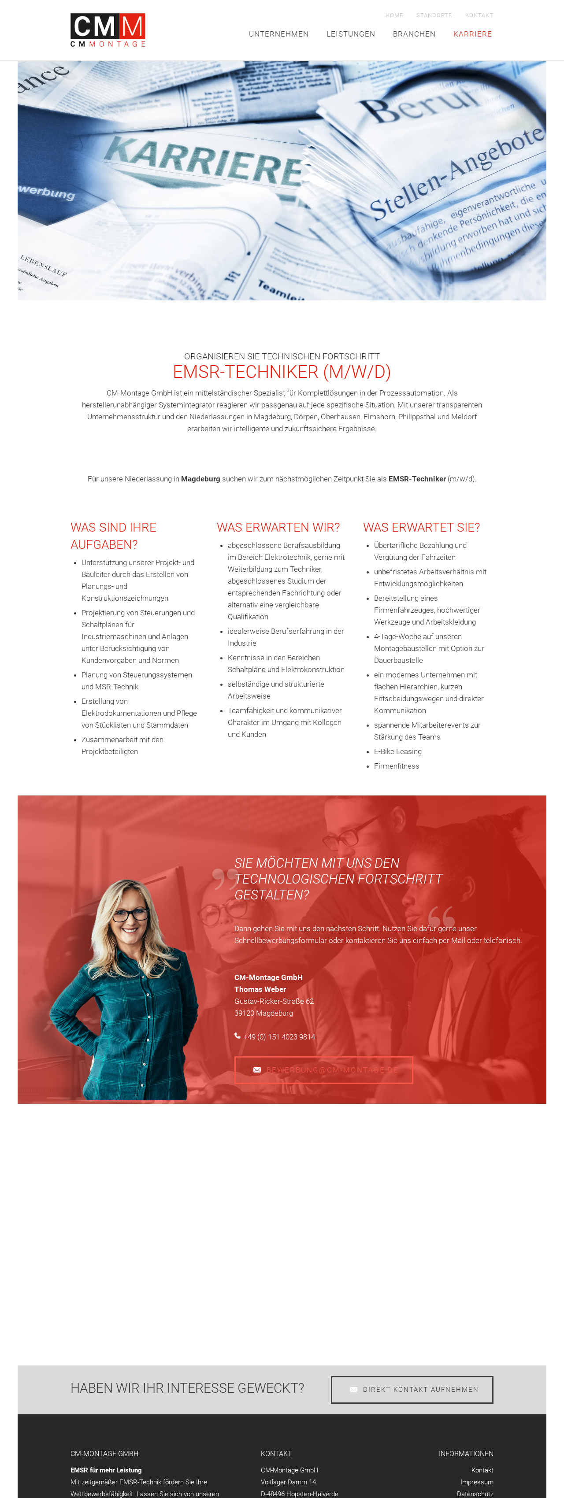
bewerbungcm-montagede (333, 1069)
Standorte (434, 15)
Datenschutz (475, 1494)
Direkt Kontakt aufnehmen (421, 1390)
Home (394, 15)
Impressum (477, 1482)
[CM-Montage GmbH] (107, 30)
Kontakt (479, 15)
